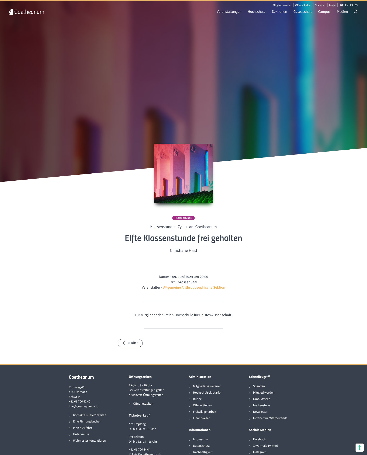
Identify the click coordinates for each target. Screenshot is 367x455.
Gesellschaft (303, 11)
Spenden (320, 5)
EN (346, 5)
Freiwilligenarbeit (204, 412)
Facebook (259, 439)
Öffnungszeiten (143, 404)
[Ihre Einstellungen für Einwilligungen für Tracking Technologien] (360, 448)
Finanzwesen (201, 418)
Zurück (133, 343)
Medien (342, 11)
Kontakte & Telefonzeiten (89, 415)
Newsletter (260, 412)
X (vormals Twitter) (265, 446)
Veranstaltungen (229, 11)
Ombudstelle (261, 399)
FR (351, 5)
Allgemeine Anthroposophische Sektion (194, 287)
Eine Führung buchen (87, 422)
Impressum (200, 439)
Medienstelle (261, 405)
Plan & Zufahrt (82, 428)
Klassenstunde (183, 218)
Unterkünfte (81, 434)
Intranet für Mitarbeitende (270, 418)
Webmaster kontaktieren (89, 441)
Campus (324, 11)
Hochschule (256, 11)
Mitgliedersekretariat (207, 386)
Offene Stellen (303, 5)
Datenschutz (201, 446)
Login (332, 5)
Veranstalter (151, 287)
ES (356, 5)
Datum (164, 277)
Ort (172, 282)
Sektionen (279, 11)
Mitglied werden (282, 5)
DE (341, 5)
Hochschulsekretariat (207, 393)
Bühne (197, 399)
